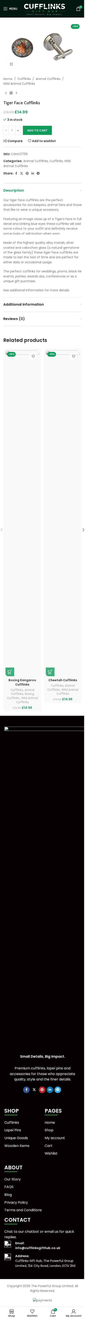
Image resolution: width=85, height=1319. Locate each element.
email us (51, 1231)
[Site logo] (44, 8)
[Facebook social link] (16, 173)
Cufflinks (24, 79)
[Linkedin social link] (32, 173)
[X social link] (21, 173)
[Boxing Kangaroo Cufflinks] (22, 513)
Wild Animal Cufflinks (19, 83)
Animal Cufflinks (48, 79)
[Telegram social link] (38, 173)
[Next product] (16, 93)
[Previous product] (5, 93)
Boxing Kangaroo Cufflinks (22, 682)
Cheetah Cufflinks (62, 680)
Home (7, 79)
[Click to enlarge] (11, 64)
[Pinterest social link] (27, 173)
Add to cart (37, 130)
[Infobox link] (42, 1246)
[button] (9, 672)
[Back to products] (11, 93)
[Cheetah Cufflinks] (63, 513)
